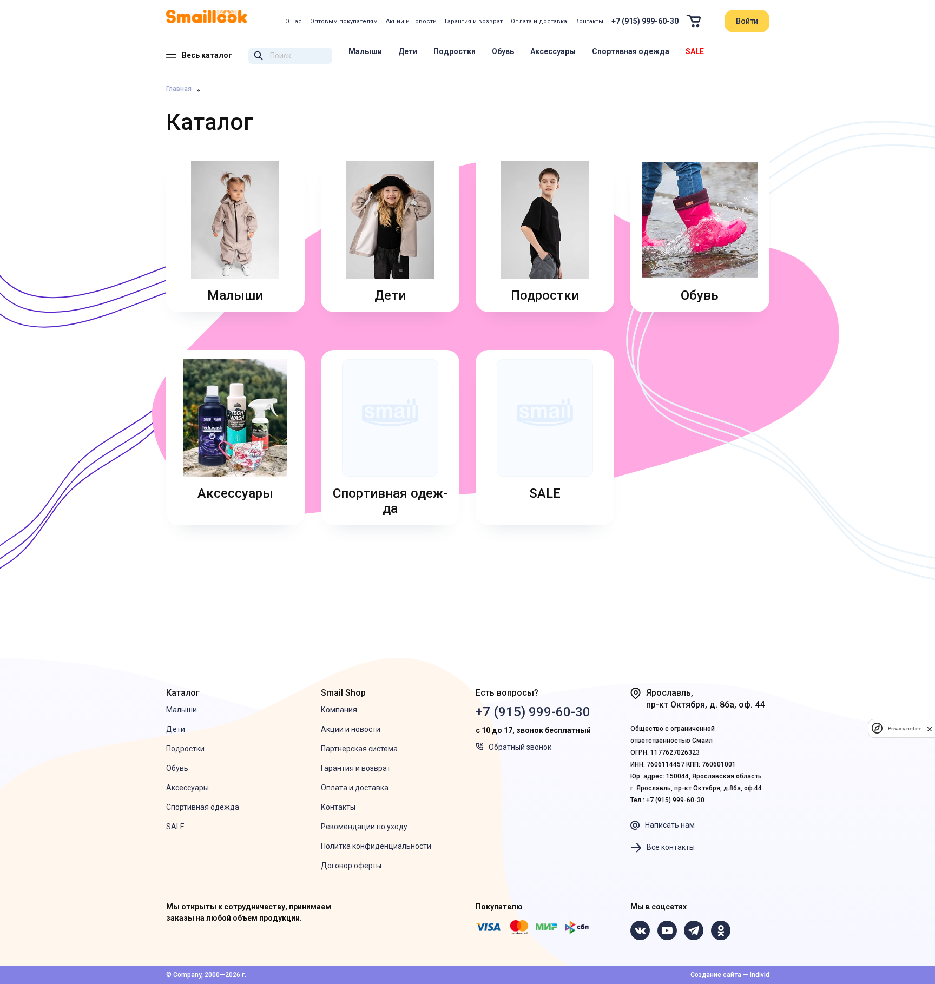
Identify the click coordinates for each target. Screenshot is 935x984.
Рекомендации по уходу (364, 826)
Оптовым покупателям (344, 21)
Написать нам (670, 825)
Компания (339, 709)
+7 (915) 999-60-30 (645, 21)
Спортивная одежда (630, 51)
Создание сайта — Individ (729, 975)
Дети (407, 51)
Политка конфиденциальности (376, 846)
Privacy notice (904, 728)
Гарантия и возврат (474, 21)
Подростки (454, 51)
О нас (293, 21)
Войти (747, 21)
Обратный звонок (520, 747)
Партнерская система (359, 748)
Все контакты (671, 847)
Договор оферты (351, 865)
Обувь (503, 51)
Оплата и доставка (539, 21)
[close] (929, 728)
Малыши (365, 51)
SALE (695, 51)
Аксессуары (553, 51)
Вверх (875, 928)
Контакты (589, 21)
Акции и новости (411, 21)
